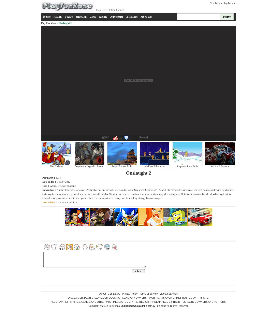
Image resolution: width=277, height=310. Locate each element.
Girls (93, 16)
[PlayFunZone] (67, 11)
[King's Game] (56, 164)
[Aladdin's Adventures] (154, 164)
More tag (146, 16)
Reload (143, 137)
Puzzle (69, 16)
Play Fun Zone (48, 23)
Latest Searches (169, 293)
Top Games (229, 3)
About (102, 293)
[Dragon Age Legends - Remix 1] (89, 164)
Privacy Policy (129, 293)
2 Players (131, 16)
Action (58, 16)
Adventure (116, 16)
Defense (62, 185)
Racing (103, 16)
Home (46, 16)
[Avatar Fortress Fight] (122, 164)
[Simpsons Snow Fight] (187, 164)
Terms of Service (149, 293)
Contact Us (114, 293)
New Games (216, 3)
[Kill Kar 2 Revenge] (220, 164)
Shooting (81, 16)
